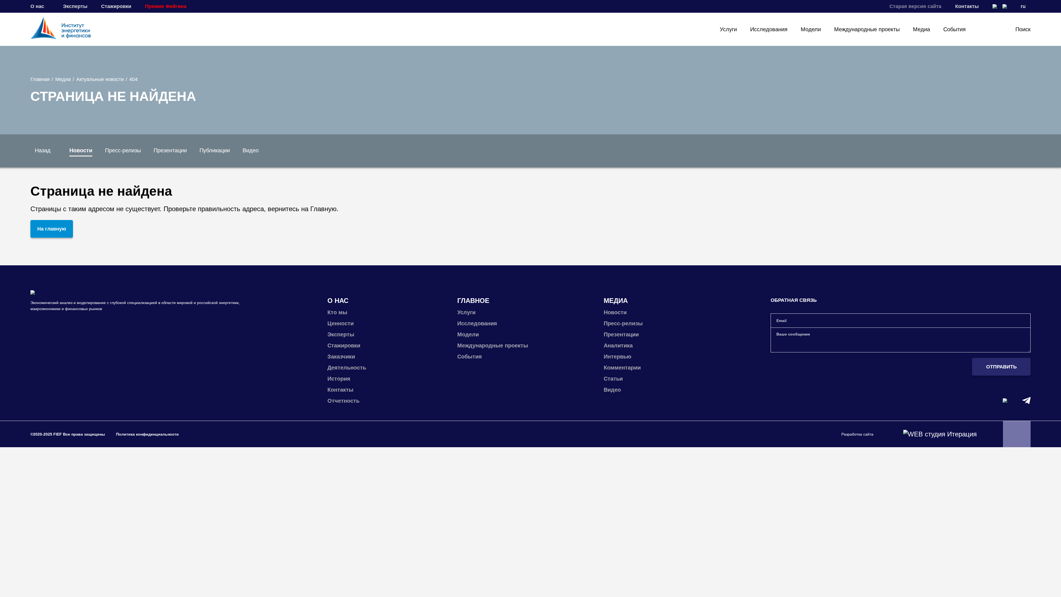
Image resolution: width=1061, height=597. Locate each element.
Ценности (340, 323)
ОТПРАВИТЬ (1001, 367)
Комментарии (622, 368)
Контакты (967, 6)
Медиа (921, 29)
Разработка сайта (857, 434)
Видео (251, 150)
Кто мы (337, 312)
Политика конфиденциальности (147, 434)
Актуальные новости (100, 79)
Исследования (768, 29)
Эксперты (75, 6)
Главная (40, 79)
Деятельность (346, 368)
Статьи (613, 379)
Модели (811, 29)
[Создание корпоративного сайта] (939, 434)
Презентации (170, 150)
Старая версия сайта (915, 6)
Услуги (728, 29)
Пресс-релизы (123, 150)
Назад (43, 150)
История (338, 379)
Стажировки (116, 6)
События (954, 29)
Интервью (617, 357)
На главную (51, 229)
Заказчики (341, 357)
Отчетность (343, 401)
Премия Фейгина (166, 6)
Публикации (214, 150)
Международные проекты (867, 29)
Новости (80, 150)
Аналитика (618, 345)
